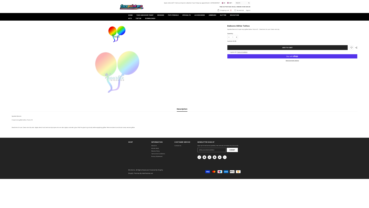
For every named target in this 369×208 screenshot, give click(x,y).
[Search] (242, 2)
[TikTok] (214, 157)
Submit (232, 150)
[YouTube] (219, 157)
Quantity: (230, 33)
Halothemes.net (147, 173)
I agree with (233, 52)
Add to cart (287, 48)
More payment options (292, 60)
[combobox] (241, 2)
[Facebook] (199, 157)
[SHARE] (355, 47)
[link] (351, 47)
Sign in (248, 10)
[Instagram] (204, 157)
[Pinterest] (209, 157)
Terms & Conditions (242, 52)
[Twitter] (225, 157)
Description (182, 109)
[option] (117, 33)
